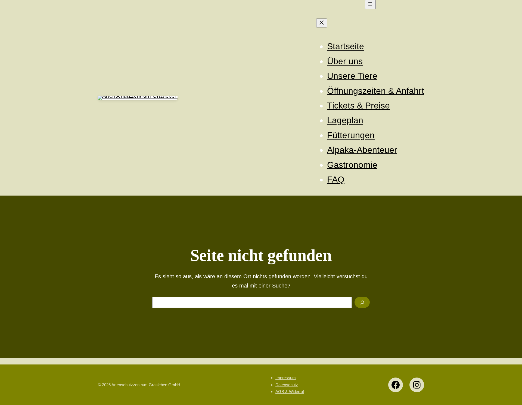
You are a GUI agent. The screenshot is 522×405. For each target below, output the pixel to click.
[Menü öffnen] (370, 4)
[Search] (362, 302)
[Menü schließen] (321, 22)
